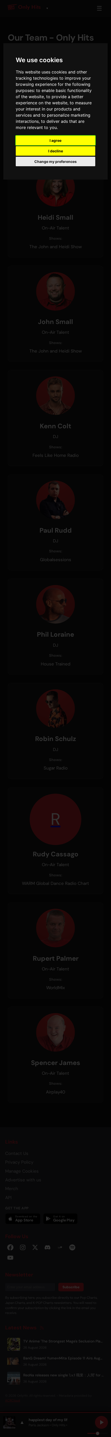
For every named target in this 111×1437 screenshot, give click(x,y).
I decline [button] (55, 151)
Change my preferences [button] (55, 161)
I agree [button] (55, 140)
